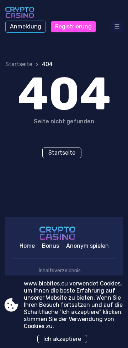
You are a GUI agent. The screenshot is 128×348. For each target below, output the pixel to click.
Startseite (18, 64)
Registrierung (73, 26)
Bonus (50, 245)
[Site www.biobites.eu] (25, 13)
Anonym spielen (87, 245)
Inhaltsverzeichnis (60, 271)
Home (27, 245)
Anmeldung (25, 26)
